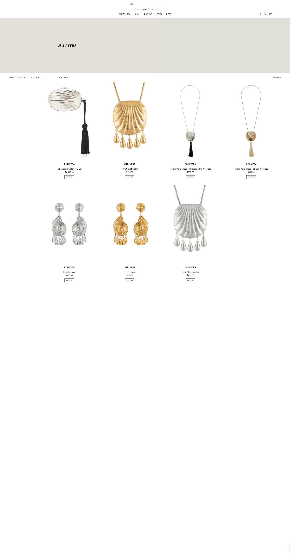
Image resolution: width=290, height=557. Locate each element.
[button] (260, 14)
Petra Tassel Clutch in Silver (69, 169)
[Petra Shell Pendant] (130, 121)
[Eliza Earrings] (69, 224)
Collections (22, 77)
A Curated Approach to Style (144, 9)
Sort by (62, 78)
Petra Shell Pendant (130, 169)
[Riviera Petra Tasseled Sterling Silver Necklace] (190, 121)
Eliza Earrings (69, 272)
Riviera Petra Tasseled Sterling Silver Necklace (190, 169)
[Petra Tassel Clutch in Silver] (69, 121)
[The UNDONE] (145, 4)
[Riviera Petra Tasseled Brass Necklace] (251, 121)
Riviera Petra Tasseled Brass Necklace (251, 169)
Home (11, 77)
